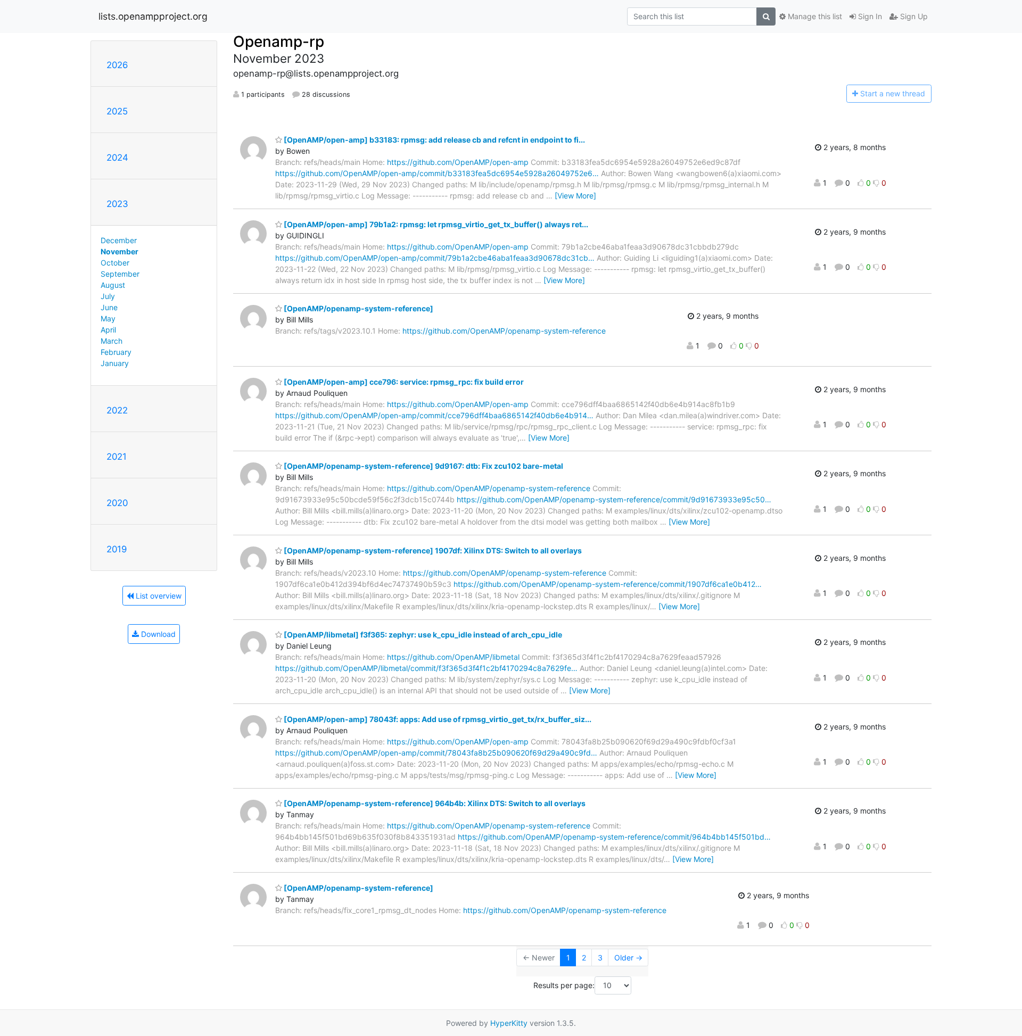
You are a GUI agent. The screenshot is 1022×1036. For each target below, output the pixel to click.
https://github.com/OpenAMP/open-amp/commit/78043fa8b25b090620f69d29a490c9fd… (436, 752)
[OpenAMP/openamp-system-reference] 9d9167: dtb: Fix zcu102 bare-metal (422, 465)
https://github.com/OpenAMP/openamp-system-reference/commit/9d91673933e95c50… (614, 499)
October (115, 262)
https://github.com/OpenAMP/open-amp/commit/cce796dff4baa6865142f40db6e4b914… (434, 415)
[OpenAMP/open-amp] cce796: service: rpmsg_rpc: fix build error (403, 381)
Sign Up (913, 16)
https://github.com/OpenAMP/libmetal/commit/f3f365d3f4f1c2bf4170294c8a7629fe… (426, 668)
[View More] (575, 195)
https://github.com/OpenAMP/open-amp (458, 162)
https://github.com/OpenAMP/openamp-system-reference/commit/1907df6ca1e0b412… (608, 584)
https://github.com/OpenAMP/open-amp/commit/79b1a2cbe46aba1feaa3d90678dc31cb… (435, 257)
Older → (628, 957)
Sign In (869, 16)
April (108, 329)
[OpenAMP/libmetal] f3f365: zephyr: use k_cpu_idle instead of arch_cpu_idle (422, 634)
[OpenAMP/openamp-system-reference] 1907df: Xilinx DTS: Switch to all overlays (432, 550)
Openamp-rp (278, 41)
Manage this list (814, 16)
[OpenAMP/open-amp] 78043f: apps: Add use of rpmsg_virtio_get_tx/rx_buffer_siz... (436, 719)
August (113, 284)
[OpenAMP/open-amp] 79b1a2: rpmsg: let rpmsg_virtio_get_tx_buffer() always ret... (435, 224)
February (116, 352)
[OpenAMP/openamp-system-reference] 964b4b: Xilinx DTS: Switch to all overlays (434, 803)
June (109, 307)
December (119, 240)
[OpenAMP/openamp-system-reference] (357, 308)
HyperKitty (509, 1022)
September (120, 273)
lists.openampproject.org (153, 16)
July (108, 296)
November (119, 251)
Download (157, 634)
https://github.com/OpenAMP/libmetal (453, 656)
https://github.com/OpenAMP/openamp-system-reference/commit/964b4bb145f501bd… (614, 836)
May (108, 318)
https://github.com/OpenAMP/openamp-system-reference (504, 330)
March (111, 340)
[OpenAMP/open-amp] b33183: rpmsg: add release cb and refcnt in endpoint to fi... (433, 139)
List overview (158, 595)
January (115, 363)
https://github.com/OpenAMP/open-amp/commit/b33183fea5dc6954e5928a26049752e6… (437, 173)
